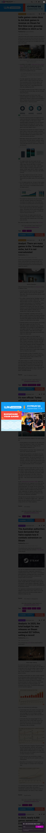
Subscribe (39, 826)
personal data (26, 830)
